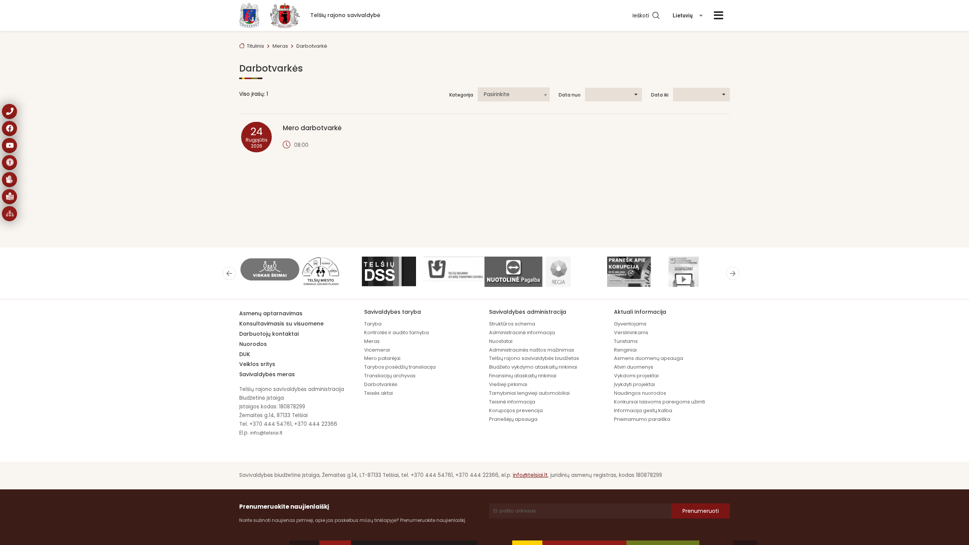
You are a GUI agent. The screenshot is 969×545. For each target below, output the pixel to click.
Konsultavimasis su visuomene (281, 323)
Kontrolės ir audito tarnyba (396, 332)
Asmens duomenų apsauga (648, 358)
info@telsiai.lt (266, 432)
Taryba (373, 323)
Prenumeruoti (700, 511)
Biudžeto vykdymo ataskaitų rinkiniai (533, 367)
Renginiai (625, 349)
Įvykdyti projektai (634, 384)
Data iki (659, 95)
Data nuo (570, 95)
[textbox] (514, 94)
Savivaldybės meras (267, 374)
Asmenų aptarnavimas (270, 313)
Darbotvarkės (380, 384)
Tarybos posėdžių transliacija (400, 367)
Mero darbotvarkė (312, 127)
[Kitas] (732, 273)
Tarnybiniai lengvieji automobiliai (529, 393)
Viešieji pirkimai (508, 384)
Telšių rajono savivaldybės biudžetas (534, 358)
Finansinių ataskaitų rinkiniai (522, 375)
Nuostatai (501, 341)
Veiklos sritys (257, 364)
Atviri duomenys (633, 367)
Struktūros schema (512, 323)
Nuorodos (253, 344)
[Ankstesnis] (229, 273)
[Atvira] (718, 15)
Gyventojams (630, 323)
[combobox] (514, 94)
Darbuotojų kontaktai (269, 334)
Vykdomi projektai (636, 375)
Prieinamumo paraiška (642, 419)
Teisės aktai (378, 393)
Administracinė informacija (522, 332)
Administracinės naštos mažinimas (531, 349)
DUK (244, 354)
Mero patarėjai (382, 358)
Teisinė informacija (512, 401)
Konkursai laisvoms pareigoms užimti (659, 401)
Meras (372, 341)
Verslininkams (631, 332)
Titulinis (255, 46)
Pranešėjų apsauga (513, 419)
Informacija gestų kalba (643, 410)
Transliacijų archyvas (390, 375)
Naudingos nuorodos (640, 393)
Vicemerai (377, 349)
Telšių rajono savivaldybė (345, 15)
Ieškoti (642, 15)
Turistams (626, 341)
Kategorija (461, 95)
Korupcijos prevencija (516, 410)
